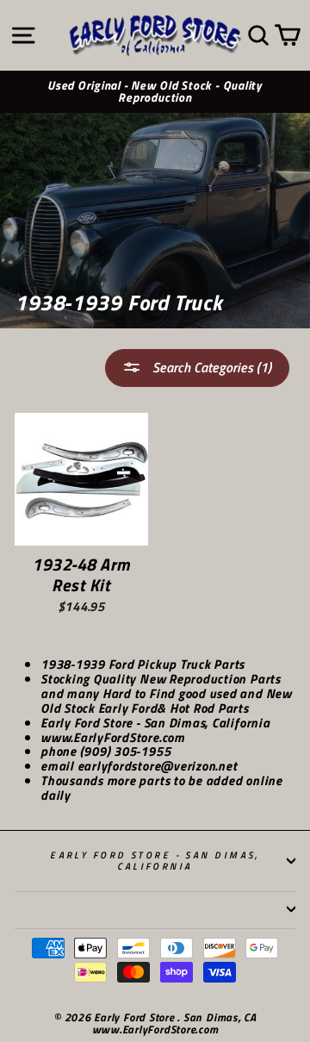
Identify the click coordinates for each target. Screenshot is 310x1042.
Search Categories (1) (210, 367)
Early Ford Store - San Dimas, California (155, 860)
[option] (155, 92)
